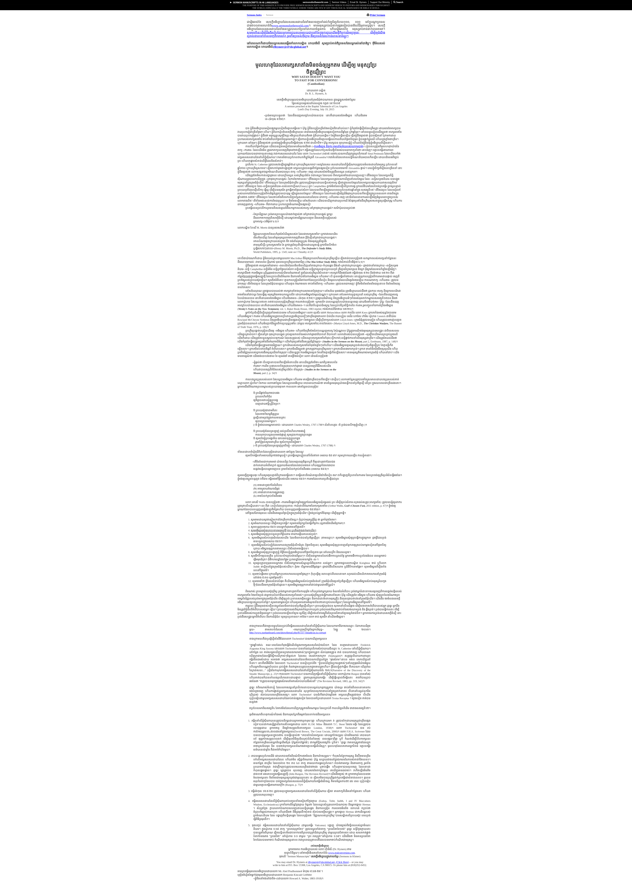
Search (399, 2)
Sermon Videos (339, 2)
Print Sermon (377, 15)
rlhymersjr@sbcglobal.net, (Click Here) (328, 862)
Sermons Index (254, 15)
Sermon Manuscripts (246, 2)
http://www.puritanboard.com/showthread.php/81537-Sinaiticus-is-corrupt (287, 632)
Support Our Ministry (380, 2)
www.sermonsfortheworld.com (290, 25)
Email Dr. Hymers (358, 2)
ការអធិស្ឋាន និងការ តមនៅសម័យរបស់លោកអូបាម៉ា (338, 146)
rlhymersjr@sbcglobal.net (289, 46)
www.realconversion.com (341, 852)
